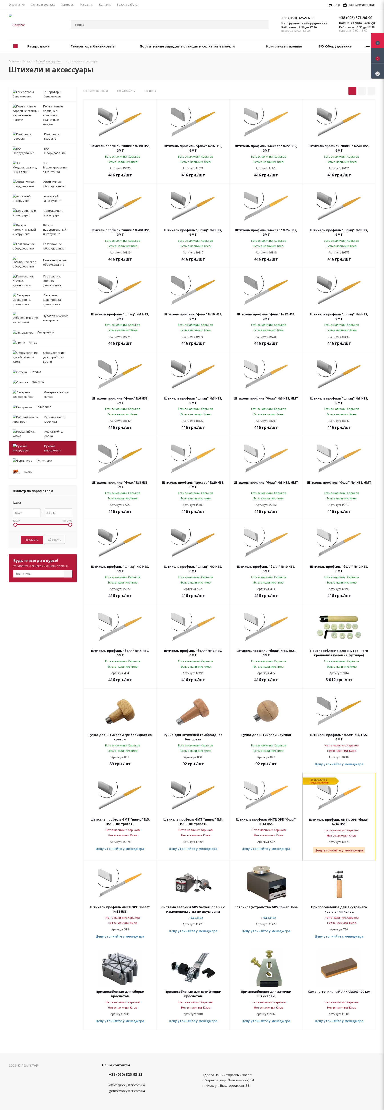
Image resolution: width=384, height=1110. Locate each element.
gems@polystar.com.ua (127, 1090)
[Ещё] (367, 46)
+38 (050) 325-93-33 (297, 18)
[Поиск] (263, 24)
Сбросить (55, 540)
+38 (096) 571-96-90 (355, 17)
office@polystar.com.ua (127, 1085)
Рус (330, 5)
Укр (337, 5)
